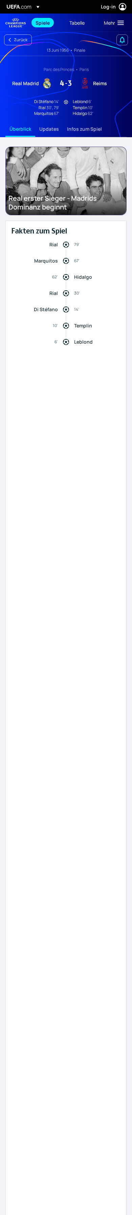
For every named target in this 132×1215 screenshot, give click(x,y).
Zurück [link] (20, 40)
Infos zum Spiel (84, 128)
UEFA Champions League (15, 22)
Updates (49, 128)
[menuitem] (46, 23)
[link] (42, 23)
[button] (112, 23)
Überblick (20, 128)
